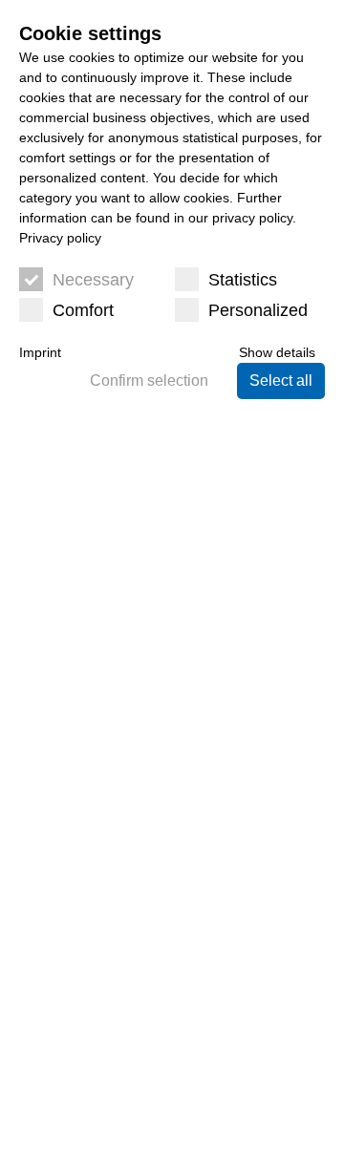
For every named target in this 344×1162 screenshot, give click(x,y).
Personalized (258, 310)
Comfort (83, 310)
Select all (280, 380)
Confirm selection (149, 380)
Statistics (242, 279)
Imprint (40, 352)
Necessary (93, 279)
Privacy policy (60, 237)
